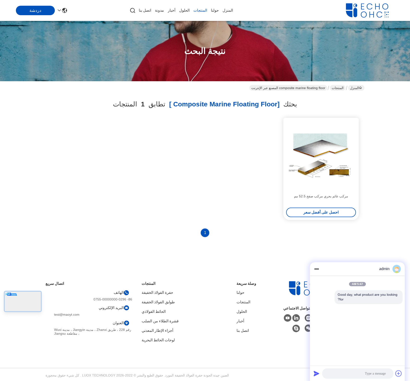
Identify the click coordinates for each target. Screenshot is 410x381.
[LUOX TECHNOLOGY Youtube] (287, 318)
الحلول (184, 10)
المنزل (228, 10)
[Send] (316, 373)
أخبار (171, 10)
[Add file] (398, 373)
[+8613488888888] (296, 328)
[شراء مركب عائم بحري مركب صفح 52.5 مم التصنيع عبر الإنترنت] (321, 155)
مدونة (159, 10)
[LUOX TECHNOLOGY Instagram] (308, 318)
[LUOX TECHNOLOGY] (372, 10)
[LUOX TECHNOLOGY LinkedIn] (296, 318)
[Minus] (316, 269)
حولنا (215, 10)
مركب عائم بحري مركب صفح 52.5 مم (321, 196)
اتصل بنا (145, 10)
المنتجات (200, 10)
